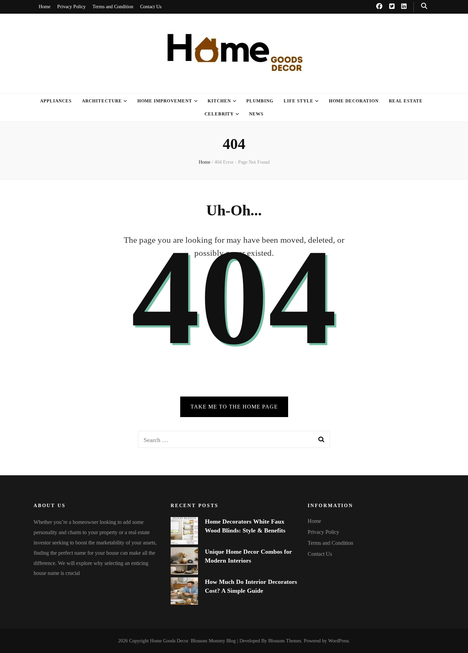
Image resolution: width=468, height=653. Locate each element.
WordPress (338, 640)
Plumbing (259, 100)
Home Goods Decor (169, 640)
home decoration (354, 100)
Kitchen (219, 100)
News (256, 113)
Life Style (298, 100)
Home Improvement (165, 100)
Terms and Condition (113, 6)
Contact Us (150, 6)
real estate (406, 100)
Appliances (56, 100)
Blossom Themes (284, 640)
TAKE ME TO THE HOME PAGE (234, 407)
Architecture (102, 100)
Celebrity (219, 113)
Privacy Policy (71, 6)
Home (44, 6)
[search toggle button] (424, 6)
